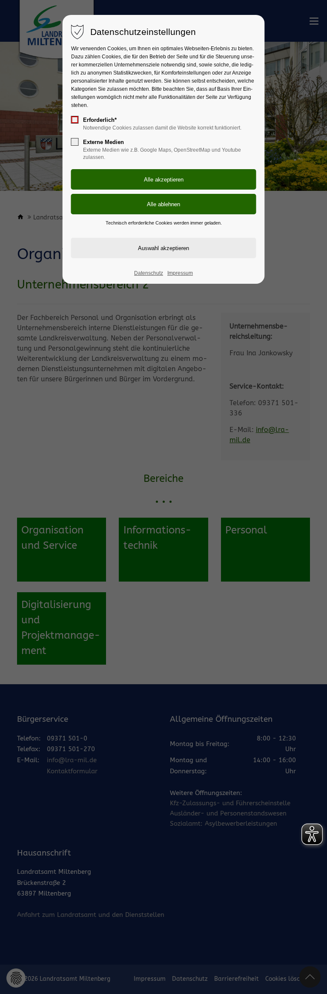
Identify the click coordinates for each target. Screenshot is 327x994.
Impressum (180, 273)
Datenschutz (148, 273)
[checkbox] (75, 120)
